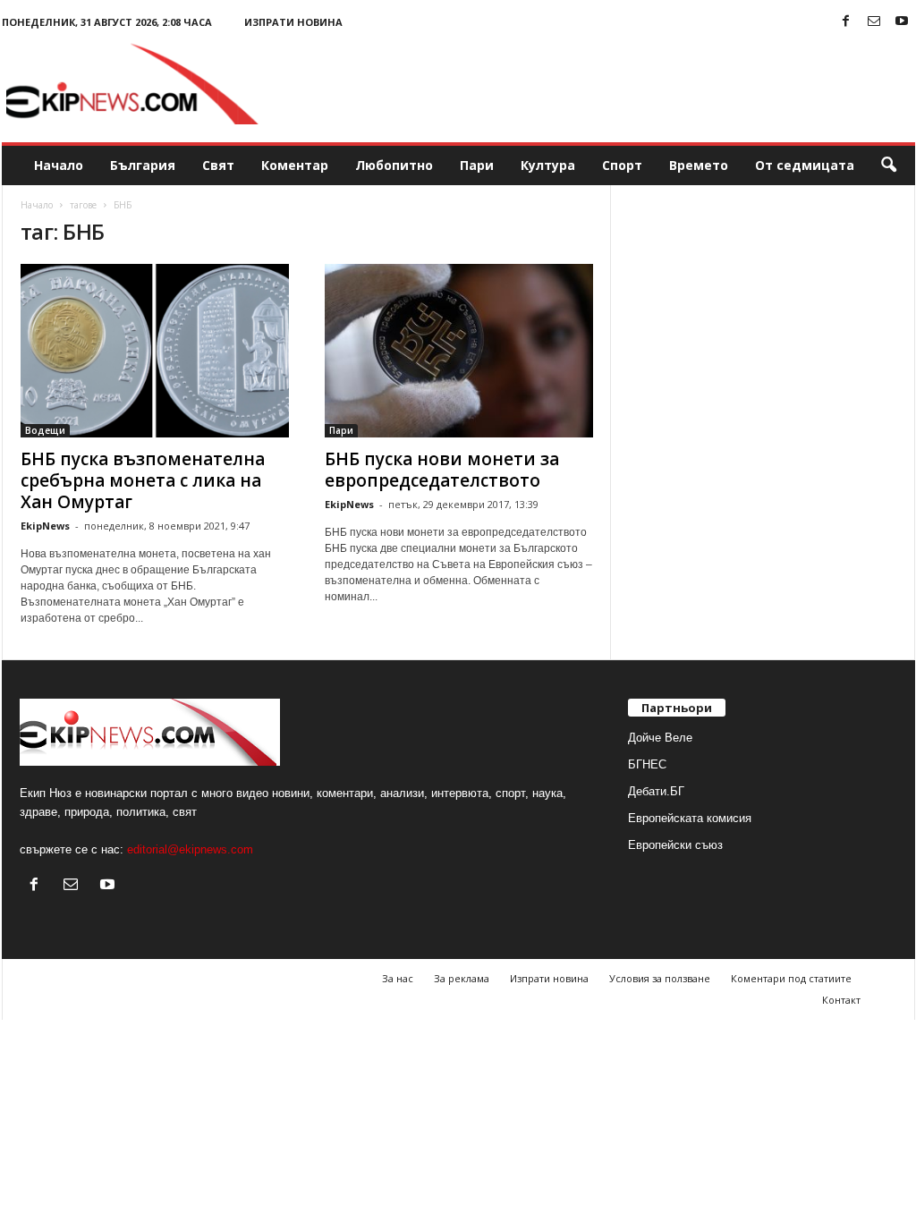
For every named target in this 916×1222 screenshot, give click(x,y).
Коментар (294, 165)
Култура (548, 165)
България (142, 165)
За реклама (461, 978)
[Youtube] (901, 22)
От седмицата (804, 165)
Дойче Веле (660, 737)
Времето (698, 165)
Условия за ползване (659, 978)
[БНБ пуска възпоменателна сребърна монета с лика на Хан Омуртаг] (155, 350)
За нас (397, 978)
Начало (58, 165)
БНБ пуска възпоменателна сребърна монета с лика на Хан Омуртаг (143, 480)
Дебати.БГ (656, 791)
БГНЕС (647, 764)
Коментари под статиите (791, 978)
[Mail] (874, 22)
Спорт (622, 165)
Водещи (45, 430)
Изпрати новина (293, 22)
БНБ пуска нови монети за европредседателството (442, 469)
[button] (888, 165)
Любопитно (394, 165)
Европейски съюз (675, 845)
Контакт (841, 999)
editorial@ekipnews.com (190, 849)
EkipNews (45, 525)
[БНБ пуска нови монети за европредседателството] (459, 350)
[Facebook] (846, 22)
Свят (218, 165)
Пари (477, 165)
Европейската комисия (689, 818)
